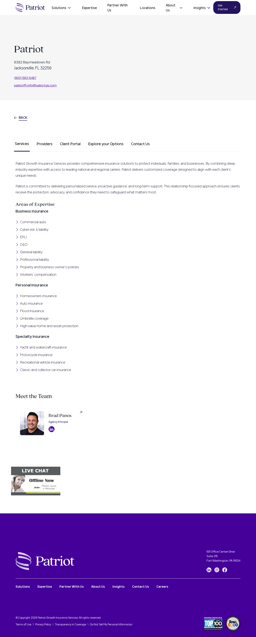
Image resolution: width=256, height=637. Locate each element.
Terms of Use (23, 624)
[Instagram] (216, 569)
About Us (170, 8)
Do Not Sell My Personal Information (111, 624)
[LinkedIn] (209, 569)
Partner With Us (117, 8)
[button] (128, 481)
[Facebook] (224, 569)
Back (23, 117)
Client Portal (70, 144)
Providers (44, 144)
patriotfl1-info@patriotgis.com (35, 85)
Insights (200, 8)
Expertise (89, 8)
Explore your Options (106, 144)
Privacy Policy (43, 624)
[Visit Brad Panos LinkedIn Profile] (52, 429)
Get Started (223, 7)
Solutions (59, 8)
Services (22, 143)
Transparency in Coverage (70, 624)
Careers (162, 587)
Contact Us (140, 144)
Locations (147, 8)
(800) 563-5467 (25, 78)
